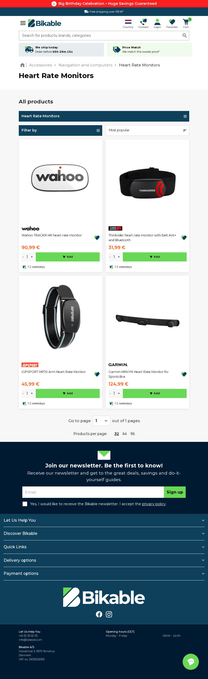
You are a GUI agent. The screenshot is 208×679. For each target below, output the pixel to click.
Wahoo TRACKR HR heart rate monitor (52, 235)
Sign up (175, 492)
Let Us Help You (20, 520)
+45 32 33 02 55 (28, 635)
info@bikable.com (30, 640)
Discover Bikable (20, 533)
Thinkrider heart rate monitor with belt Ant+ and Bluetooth (142, 237)
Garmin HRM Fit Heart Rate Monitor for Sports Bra (139, 374)
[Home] (23, 65)
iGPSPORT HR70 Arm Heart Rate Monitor (54, 372)
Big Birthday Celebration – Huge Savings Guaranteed (107, 3)
